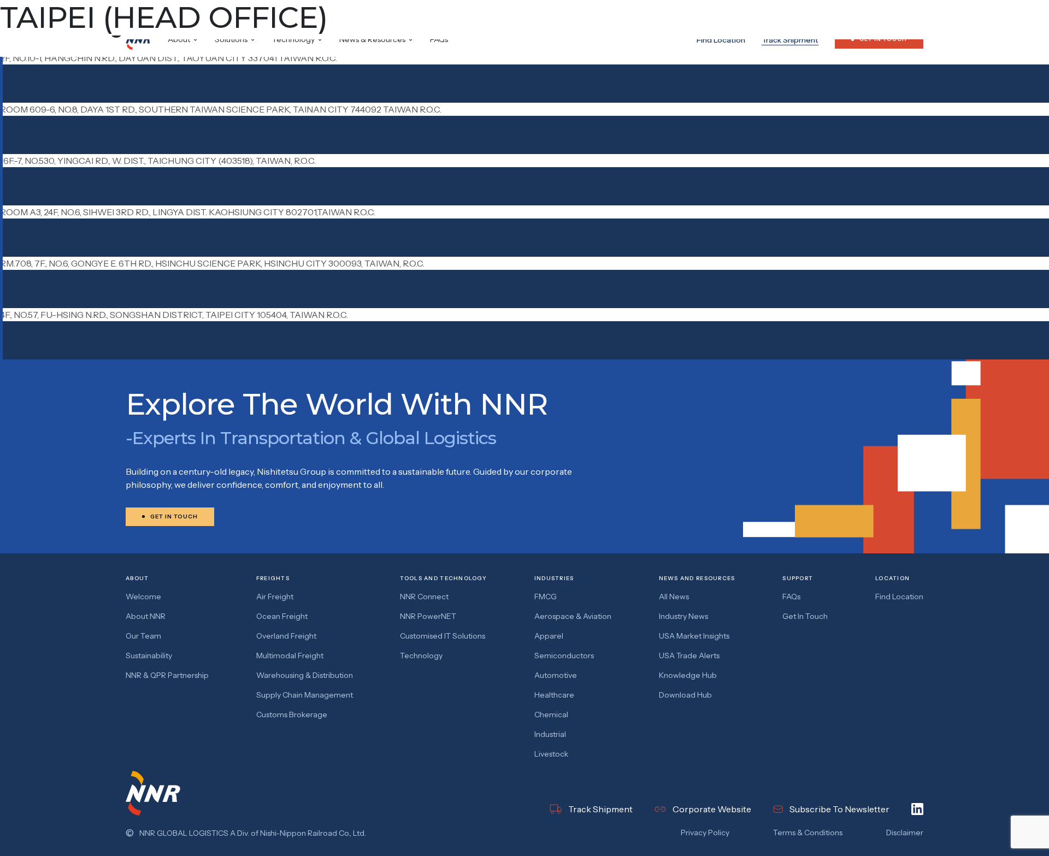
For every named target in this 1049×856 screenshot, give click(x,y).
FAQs (439, 39)
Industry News (683, 616)
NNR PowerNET (428, 616)
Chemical (551, 714)
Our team (143, 636)
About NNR (146, 616)
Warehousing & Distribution (304, 675)
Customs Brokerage (291, 714)
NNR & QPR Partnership (167, 675)
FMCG (545, 596)
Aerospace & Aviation (572, 616)
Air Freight (274, 596)
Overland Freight (286, 636)
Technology (421, 655)
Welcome (143, 596)
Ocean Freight (282, 616)
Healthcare (554, 695)
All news (674, 596)
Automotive (555, 675)
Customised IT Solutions (442, 636)
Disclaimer (904, 832)
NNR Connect (424, 596)
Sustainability (149, 655)
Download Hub (685, 695)
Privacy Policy (705, 832)
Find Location (721, 40)
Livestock (551, 754)
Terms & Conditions (807, 832)
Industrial (550, 734)
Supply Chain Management (304, 695)
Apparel (548, 636)
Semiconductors (564, 655)
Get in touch (805, 616)
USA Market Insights (694, 636)
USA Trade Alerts (689, 655)
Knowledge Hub (688, 675)
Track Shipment (790, 40)
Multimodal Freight (289, 655)
